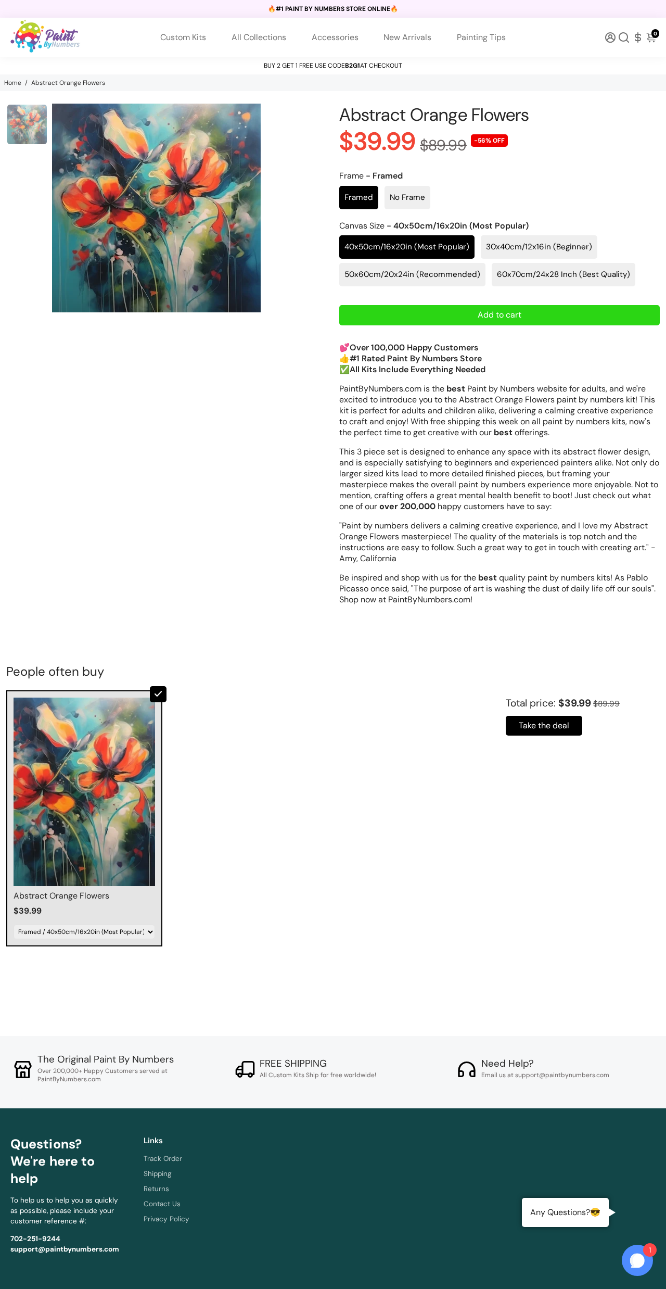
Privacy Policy (166, 1219)
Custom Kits (183, 37)
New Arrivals (407, 37)
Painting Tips (481, 37)
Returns (156, 1188)
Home (12, 83)
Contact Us (162, 1203)
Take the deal (544, 725)
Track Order (163, 1158)
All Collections (259, 37)
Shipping (158, 1173)
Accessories (335, 37)
